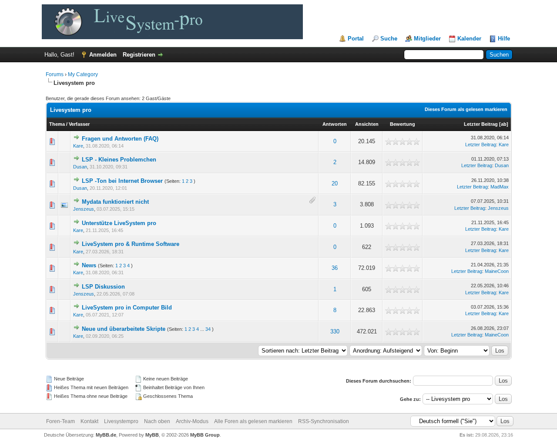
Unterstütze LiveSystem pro (119, 223)
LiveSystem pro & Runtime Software (130, 244)
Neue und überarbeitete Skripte (123, 329)
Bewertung (402, 124)
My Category (83, 74)
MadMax (499, 186)
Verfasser (79, 124)
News (89, 265)
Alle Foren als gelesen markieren (253, 421)
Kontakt (89, 421)
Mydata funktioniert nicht (115, 201)
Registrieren (139, 54)
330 (334, 331)
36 (335, 268)
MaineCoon (497, 271)
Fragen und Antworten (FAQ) (120, 138)
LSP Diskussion (103, 286)
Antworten (334, 124)
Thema (57, 124)
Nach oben (157, 421)
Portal (356, 38)
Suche (388, 38)
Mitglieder (427, 38)
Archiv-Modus (192, 421)
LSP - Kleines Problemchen (119, 159)
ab (504, 124)
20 (335, 183)
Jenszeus (83, 209)
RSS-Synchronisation (323, 421)
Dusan (80, 166)
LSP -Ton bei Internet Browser (122, 181)
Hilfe (504, 38)
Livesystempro (121, 421)
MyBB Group (205, 434)
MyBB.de (106, 434)
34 (208, 329)
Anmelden (103, 54)
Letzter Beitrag (481, 124)
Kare (78, 145)
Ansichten (367, 124)
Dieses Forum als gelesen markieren (466, 109)
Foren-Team (60, 421)
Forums (55, 74)
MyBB (152, 434)
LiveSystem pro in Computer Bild (127, 307)
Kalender (469, 38)
